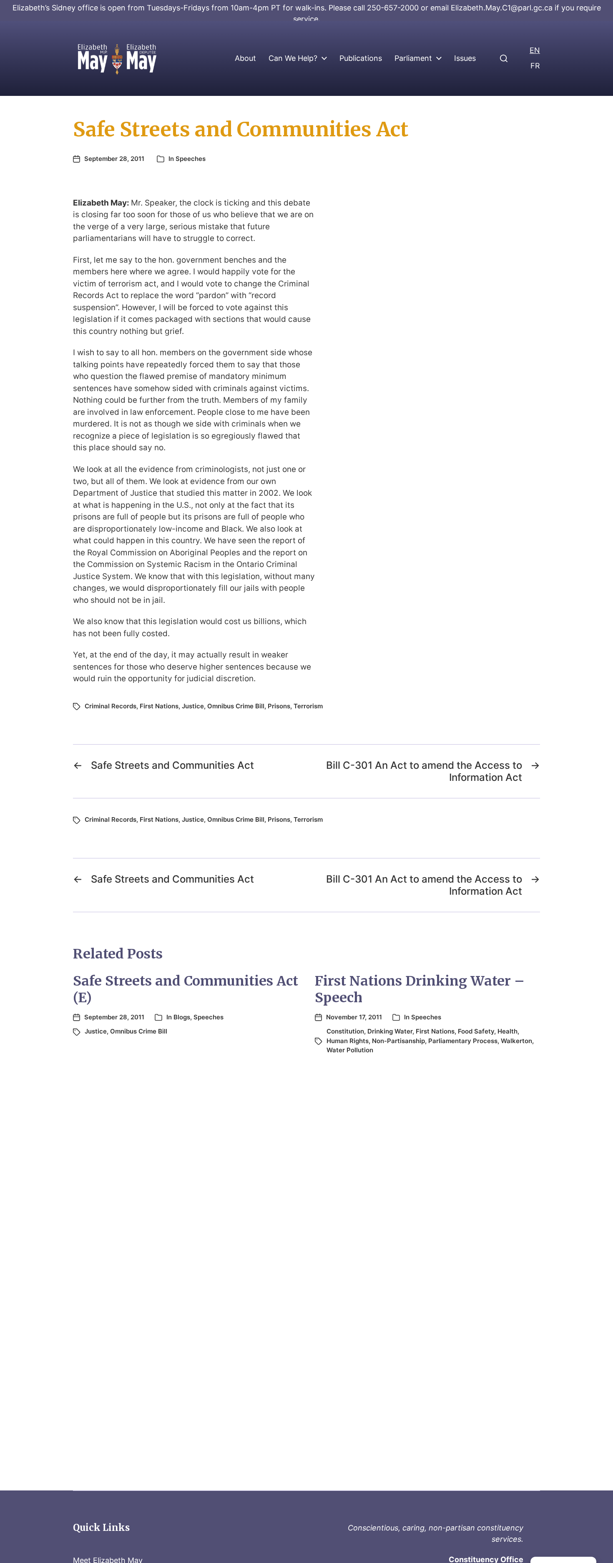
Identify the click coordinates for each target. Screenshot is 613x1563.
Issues (465, 58)
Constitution (345, 1031)
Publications (360, 58)
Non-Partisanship (398, 1041)
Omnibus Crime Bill (235, 706)
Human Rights (348, 1041)
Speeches (191, 159)
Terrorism (308, 706)
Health (507, 1031)
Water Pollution (350, 1050)
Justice (193, 706)
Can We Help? (293, 58)
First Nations (159, 706)
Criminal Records (110, 706)
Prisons (279, 706)
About (245, 58)
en (535, 50)
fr (535, 65)
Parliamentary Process (462, 1041)
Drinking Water (389, 1031)
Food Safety (476, 1031)
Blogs (181, 1017)
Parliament (413, 58)
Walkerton (516, 1041)
